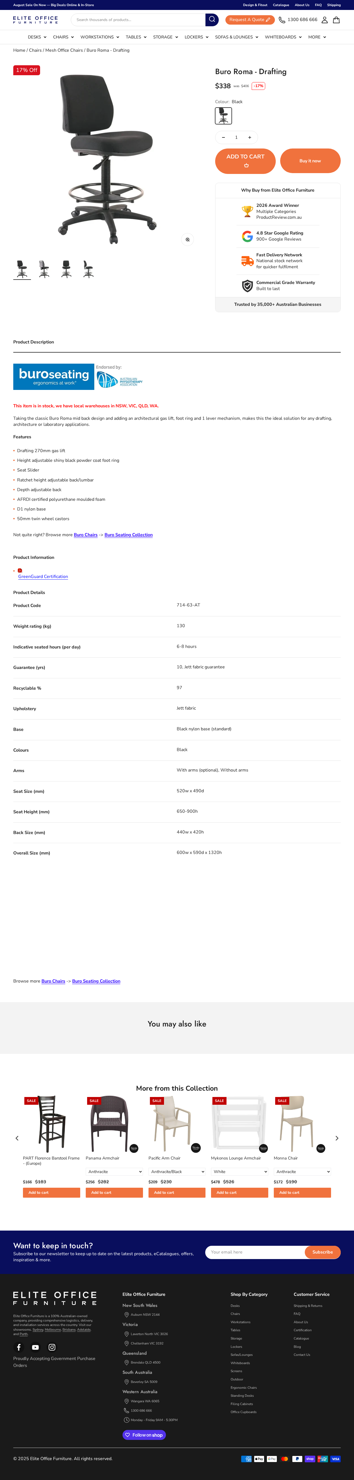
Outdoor (237, 1379)
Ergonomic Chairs (244, 1387)
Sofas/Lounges (242, 1355)
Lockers (194, 37)
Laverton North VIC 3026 (149, 1334)
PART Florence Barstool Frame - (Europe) (51, 1161)
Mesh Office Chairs (64, 50)
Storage (163, 37)
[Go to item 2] (44, 270)
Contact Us (302, 1355)
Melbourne (53, 1329)
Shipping (334, 5)
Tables (133, 37)
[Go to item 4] (88, 270)
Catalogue (281, 5)
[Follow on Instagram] (35, 1351)
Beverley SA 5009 (144, 1382)
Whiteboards (280, 37)
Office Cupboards (244, 1412)
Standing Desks (242, 1395)
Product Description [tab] (33, 342)
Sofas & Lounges (234, 37)
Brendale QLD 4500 (145, 1362)
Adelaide (83, 1329)
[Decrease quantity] (223, 137)
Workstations (97, 37)
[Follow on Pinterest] (52, 1351)
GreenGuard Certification (43, 577)
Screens (236, 1371)
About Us (302, 5)
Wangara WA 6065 (145, 1401)
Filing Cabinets (242, 1404)
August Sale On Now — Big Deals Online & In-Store (53, 5)
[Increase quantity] (250, 137)
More (314, 37)
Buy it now (310, 161)
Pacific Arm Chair (164, 1158)
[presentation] (17, 1138)
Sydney (38, 1329)
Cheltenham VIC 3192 (147, 1343)
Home (19, 50)
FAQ (318, 5)
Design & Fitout (255, 5)
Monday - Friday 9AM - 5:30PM (154, 1420)
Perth (24, 1334)
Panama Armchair (102, 1158)
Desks (34, 37)
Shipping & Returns (308, 1306)
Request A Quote (247, 20)
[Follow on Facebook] (18, 1351)
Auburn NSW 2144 (145, 1314)
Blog (297, 1346)
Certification (303, 1330)
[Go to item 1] (22, 270)
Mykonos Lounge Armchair (236, 1158)
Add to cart (38, 1192)
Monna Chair (286, 1158)
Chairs (60, 37)
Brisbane (69, 1329)
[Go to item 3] (66, 270)
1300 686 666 (141, 1410)
